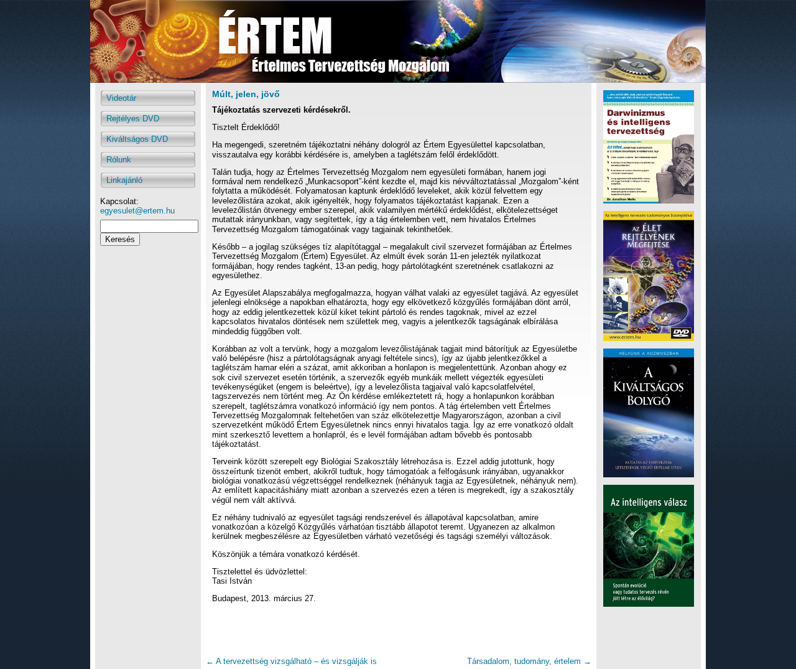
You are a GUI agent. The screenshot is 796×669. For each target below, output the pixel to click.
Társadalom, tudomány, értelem (529, 661)
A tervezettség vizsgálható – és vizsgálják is (291, 661)
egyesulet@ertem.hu (137, 210)
